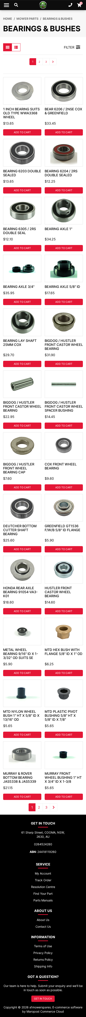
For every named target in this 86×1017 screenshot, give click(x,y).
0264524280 (43, 844)
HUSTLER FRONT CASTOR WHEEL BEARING (58, 592)
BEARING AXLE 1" (58, 229)
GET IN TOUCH (43, 998)
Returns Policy (43, 959)
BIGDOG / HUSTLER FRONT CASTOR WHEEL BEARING (64, 345)
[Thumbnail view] (7, 47)
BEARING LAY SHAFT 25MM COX (20, 343)
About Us (43, 920)
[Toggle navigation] (6, 5)
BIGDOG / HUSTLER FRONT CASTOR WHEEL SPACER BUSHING (64, 406)
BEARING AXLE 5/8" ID (62, 287)
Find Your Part (43, 893)
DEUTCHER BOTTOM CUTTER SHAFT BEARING (20, 530)
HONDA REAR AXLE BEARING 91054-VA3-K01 (20, 592)
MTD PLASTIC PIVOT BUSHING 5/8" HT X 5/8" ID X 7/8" (61, 715)
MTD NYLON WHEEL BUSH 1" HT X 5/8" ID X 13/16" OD (21, 715)
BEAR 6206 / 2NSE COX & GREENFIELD (63, 111)
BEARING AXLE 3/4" (18, 287)
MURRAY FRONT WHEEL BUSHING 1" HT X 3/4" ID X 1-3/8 (63, 777)
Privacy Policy (43, 953)
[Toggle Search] (16, 5)
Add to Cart (22, 132)
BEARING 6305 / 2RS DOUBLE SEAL (19, 231)
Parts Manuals (43, 900)
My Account (43, 873)
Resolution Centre (43, 887)
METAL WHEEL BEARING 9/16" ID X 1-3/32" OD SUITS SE (20, 654)
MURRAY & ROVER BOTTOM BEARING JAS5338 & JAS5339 (19, 777)
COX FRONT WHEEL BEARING (61, 466)
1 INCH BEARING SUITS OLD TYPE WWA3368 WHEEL (21, 113)
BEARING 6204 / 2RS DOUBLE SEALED (61, 173)
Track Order (43, 880)
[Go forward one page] (53, 61)
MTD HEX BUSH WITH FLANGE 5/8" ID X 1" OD (63, 652)
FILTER (69, 47)
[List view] (16, 47)
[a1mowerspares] (43, 5)
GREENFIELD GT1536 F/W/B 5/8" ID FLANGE (62, 528)
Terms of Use (43, 946)
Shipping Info (43, 966)
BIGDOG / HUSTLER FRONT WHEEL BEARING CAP (18, 468)
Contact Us (43, 926)
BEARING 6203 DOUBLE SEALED (22, 173)
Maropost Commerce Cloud (45, 1011)
